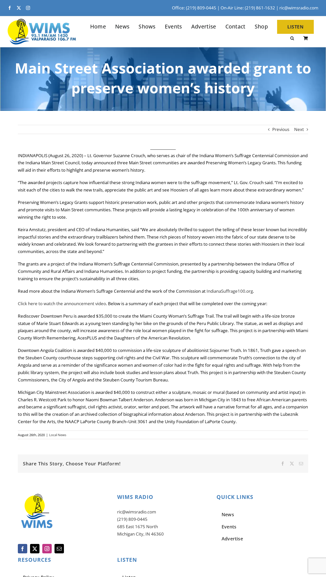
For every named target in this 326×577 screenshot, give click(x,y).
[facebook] (10, 8)
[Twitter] (34, 548)
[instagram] (28, 8)
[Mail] (59, 548)
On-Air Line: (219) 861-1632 (248, 8)
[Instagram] (47, 548)
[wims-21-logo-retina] (42, 21)
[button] (292, 38)
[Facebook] (22, 548)
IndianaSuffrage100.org (230, 291)
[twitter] (19, 8)
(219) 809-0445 (132, 519)
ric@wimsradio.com (298, 8)
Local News (57, 435)
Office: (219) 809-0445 (194, 8)
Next (299, 129)
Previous (280, 129)
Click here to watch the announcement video (62, 303)
